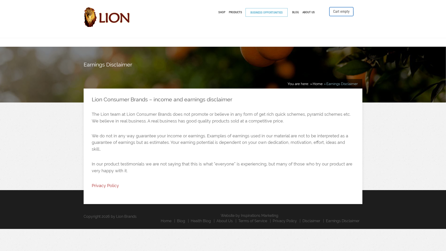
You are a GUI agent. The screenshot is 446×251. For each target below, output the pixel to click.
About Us (308, 12)
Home (166, 221)
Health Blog (201, 221)
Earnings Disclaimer (343, 221)
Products (235, 12)
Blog (295, 12)
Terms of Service (252, 221)
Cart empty (341, 11)
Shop (221, 12)
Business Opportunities (266, 12)
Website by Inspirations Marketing (249, 215)
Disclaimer (311, 221)
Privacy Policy (105, 185)
